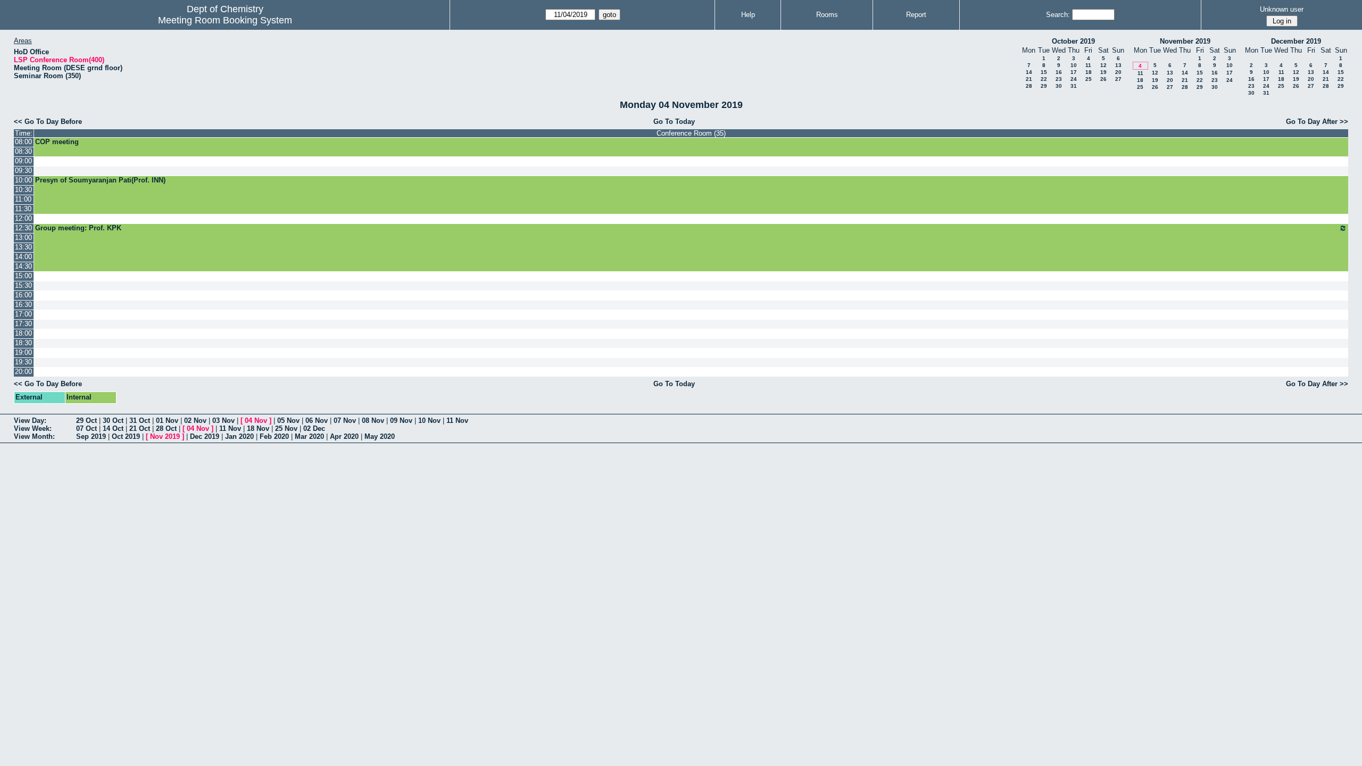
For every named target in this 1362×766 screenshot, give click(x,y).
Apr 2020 (344, 436)
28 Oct (166, 428)
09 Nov (401, 420)
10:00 (23, 180)
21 (1029, 79)
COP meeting (57, 142)
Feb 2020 (274, 436)
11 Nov (457, 420)
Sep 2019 (91, 436)
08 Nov (373, 420)
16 (1059, 72)
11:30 (23, 209)
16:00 (23, 295)
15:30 (23, 285)
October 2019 (1073, 41)
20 (1118, 72)
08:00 (23, 142)
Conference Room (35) (691, 133)
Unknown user (1281, 9)
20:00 (23, 372)
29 (1044, 86)
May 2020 (379, 436)
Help (748, 15)
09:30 (23, 170)
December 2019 (1296, 41)
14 (1029, 72)
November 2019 (1185, 41)
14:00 (23, 257)
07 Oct (86, 428)
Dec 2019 (204, 436)
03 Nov (223, 420)
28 (1029, 86)
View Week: (33, 428)
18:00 (23, 333)
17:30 (23, 324)
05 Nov (288, 420)
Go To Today (674, 122)
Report (916, 15)
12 (1103, 65)
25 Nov (286, 428)
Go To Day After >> (1317, 122)
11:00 (23, 199)
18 (1088, 72)
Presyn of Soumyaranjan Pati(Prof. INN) (100, 180)
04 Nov (256, 420)
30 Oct (113, 420)
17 (1073, 72)
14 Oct (113, 428)
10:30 (23, 190)
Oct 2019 (126, 436)
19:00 (23, 352)
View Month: (34, 436)
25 (1088, 79)
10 (1073, 65)
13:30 (23, 247)
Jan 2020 (239, 436)
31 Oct (139, 420)
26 (1103, 79)
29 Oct (86, 420)
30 (1059, 86)
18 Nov (258, 428)
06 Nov (316, 420)
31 (1073, 86)
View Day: (30, 420)
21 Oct (139, 428)
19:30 (23, 362)
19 (1103, 72)
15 (1044, 72)
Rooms (827, 15)
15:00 (23, 276)
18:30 (23, 343)
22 (1044, 79)
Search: (1058, 15)
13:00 (23, 238)
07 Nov (345, 420)
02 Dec (314, 428)
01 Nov (167, 420)
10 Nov (429, 420)
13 (1118, 65)
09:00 (23, 161)
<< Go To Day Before (48, 122)
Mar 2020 (309, 436)
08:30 (23, 151)
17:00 (23, 314)
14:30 (23, 266)
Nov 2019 (165, 436)
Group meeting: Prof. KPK (78, 228)
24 (1073, 79)
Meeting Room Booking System (225, 20)
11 (1088, 65)
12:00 (23, 218)
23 (1059, 79)
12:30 (23, 228)
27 (1118, 79)
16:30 (23, 305)
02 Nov (195, 420)
